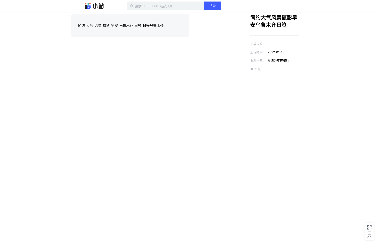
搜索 (213, 6)
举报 (258, 69)
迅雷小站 (94, 6)
